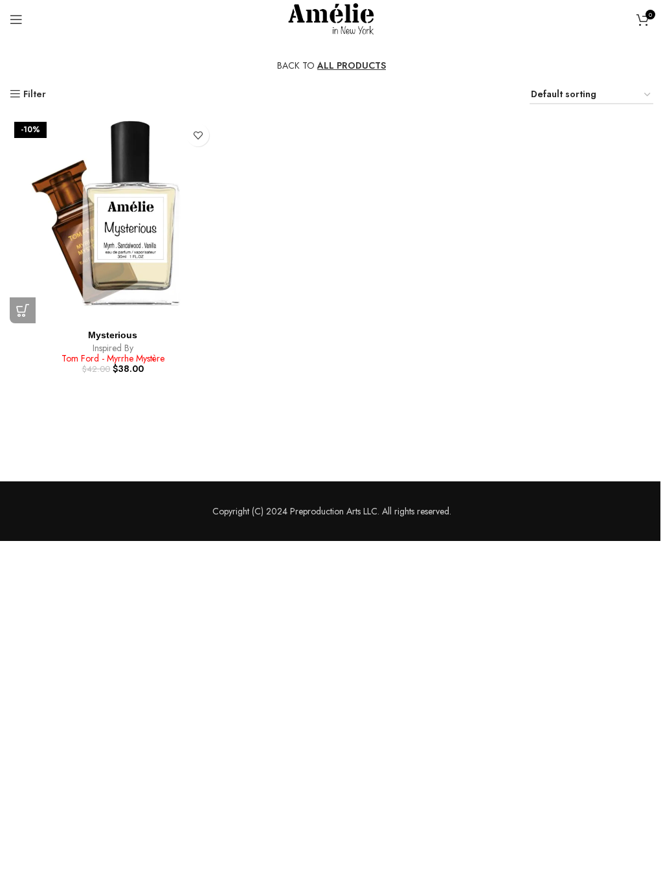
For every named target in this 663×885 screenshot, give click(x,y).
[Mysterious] (113, 220)
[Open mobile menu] (16, 19)
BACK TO (331, 65)
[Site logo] (331, 18)
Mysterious (112, 335)
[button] (23, 310)
